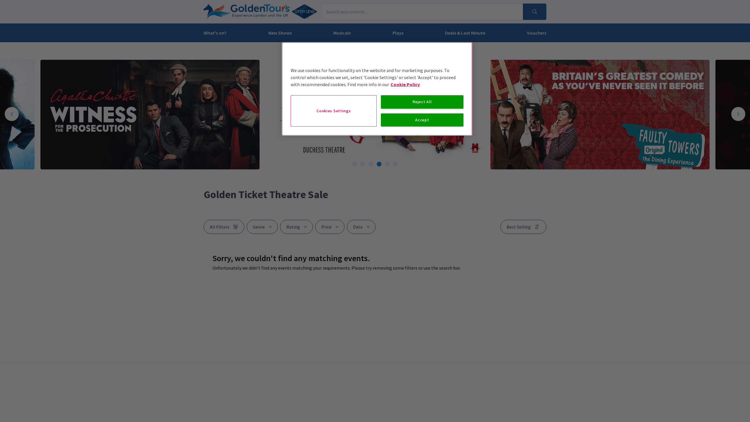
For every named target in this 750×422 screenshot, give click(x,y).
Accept (422, 119)
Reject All (422, 101)
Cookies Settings (333, 110)
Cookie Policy (405, 84)
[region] (377, 89)
